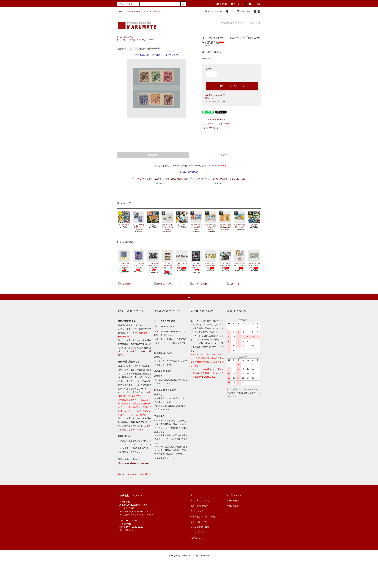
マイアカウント (234, 495)
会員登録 (223, 4)
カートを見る (233, 500)
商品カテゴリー (134, 11)
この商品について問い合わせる (218, 124)
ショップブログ (197, 532)
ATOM (199, 538)
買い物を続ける (212, 128)
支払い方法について (199, 500)
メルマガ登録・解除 (216, 11)
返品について (210, 98)
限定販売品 (128, 37)
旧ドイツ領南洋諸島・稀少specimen (138, 40)
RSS (192, 538)
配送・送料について (199, 506)
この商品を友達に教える (215, 120)
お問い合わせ (245, 11)
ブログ (231, 11)
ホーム (120, 11)
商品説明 (152, 155)
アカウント (238, 4)
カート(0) (255, 4)
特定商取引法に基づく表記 (216, 101)
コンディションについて (215, 95)
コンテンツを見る (153, 11)
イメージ (225, 155)
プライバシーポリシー (200, 522)
